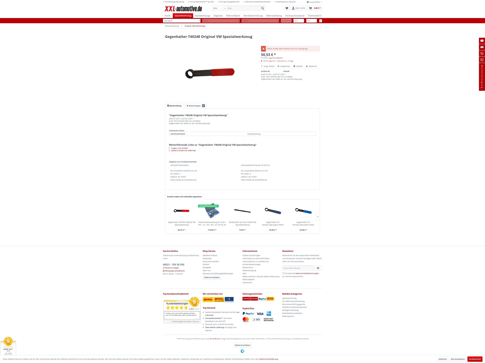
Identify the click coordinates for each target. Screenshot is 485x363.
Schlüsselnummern (211, 261)
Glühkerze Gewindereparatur (294, 307)
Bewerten (312, 66)
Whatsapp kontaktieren (175, 271)
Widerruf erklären (212, 277)
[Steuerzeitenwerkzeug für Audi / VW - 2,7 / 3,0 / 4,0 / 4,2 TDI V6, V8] (212, 211)
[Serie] (221, 21)
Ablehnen (443, 359)
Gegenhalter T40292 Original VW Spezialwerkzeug (181, 223)
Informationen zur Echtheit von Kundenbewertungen (256, 263)
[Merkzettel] (287, 8)
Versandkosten (215, 339)
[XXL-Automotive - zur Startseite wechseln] (183, 9)
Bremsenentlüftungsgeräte (293, 304)
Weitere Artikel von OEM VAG (183, 150)
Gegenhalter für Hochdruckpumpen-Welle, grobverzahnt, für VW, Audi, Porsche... (303, 223)
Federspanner (288, 316)
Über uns (207, 270)
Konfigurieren (475, 359)
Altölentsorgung (249, 270)
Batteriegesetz (249, 279)
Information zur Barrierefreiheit (256, 258)
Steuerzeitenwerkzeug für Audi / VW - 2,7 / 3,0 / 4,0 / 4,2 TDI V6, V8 (212, 223)
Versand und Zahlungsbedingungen (218, 273)
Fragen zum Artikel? (179, 148)
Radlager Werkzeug (290, 310)
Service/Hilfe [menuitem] (314, 2)
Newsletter (207, 258)
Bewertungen (196, 106)
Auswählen (286, 20)
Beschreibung (175, 106)
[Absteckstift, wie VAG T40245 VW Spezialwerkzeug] (243, 211)
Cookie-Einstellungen (251, 255)
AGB (244, 273)
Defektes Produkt (210, 255)
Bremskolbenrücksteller (292, 313)
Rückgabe (207, 267)
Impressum (247, 282)
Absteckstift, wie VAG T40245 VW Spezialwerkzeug (242, 223)
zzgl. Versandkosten (276, 58)
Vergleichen (285, 66)
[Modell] (260, 21)
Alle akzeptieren (458, 359)
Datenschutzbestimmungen (307, 273)
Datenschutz (248, 267)
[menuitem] (238, 8)
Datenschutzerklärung (268, 359)
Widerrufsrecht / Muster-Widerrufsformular (261, 276)
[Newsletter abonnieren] (318, 268)
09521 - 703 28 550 (173, 264)
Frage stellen (269, 66)
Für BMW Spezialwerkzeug (293, 301)
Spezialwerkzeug (289, 298)
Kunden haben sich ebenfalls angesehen (184, 196)
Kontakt (206, 264)
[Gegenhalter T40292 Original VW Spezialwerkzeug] (182, 211)
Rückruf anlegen (172, 268)
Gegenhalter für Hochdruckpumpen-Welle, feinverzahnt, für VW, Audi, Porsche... (273, 223)
